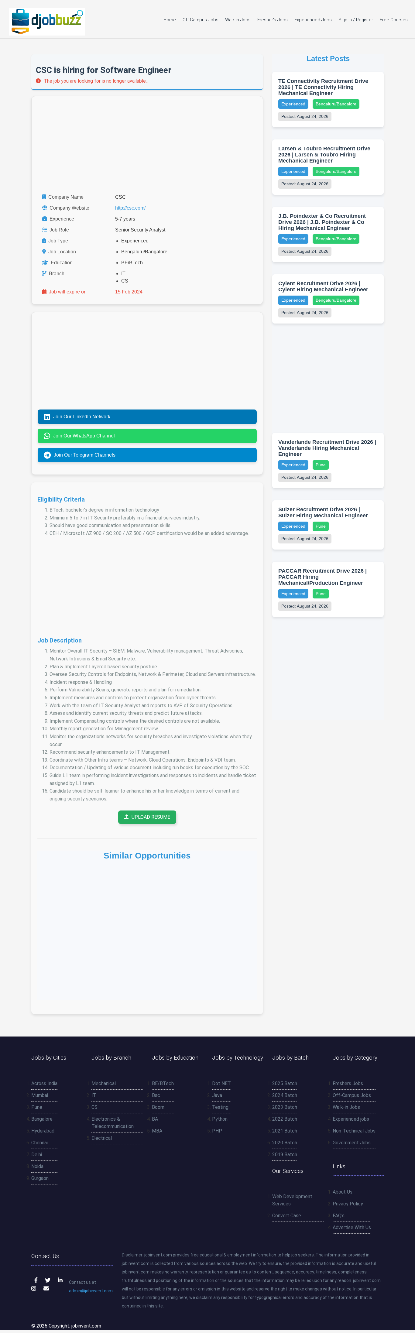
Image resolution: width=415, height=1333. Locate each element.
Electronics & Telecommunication (112, 1122)
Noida (37, 1166)
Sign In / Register (355, 19)
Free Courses (394, 19)
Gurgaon (40, 1178)
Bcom (158, 1107)
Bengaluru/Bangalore (336, 103)
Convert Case (286, 1215)
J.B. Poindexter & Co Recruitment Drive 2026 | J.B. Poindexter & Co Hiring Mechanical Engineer (322, 222)
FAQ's (339, 1215)
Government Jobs (352, 1143)
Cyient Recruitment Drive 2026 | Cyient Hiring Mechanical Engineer (323, 286)
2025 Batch (284, 1083)
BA (155, 1119)
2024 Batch (284, 1095)
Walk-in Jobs (346, 1107)
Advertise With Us (352, 1227)
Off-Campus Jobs (352, 1095)
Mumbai (39, 1095)
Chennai (39, 1143)
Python (220, 1119)
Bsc (156, 1095)
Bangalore (42, 1119)
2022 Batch (284, 1119)
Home (169, 19)
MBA (157, 1131)
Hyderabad (42, 1131)
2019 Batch (284, 1154)
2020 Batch (284, 1143)
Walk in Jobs (238, 19)
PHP (217, 1131)
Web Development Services (292, 1200)
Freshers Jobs (348, 1083)
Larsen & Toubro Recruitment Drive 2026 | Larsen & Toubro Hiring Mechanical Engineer (324, 155)
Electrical (101, 1138)
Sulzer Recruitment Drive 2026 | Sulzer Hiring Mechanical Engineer (323, 512)
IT (93, 1095)
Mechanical (103, 1083)
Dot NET (221, 1083)
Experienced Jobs (313, 19)
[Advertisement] (147, 144)
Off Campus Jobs (200, 19)
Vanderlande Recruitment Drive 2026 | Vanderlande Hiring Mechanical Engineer (327, 448)
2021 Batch (284, 1131)
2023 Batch (284, 1107)
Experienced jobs (351, 1119)
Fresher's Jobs (272, 19)
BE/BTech (163, 1083)
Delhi (36, 1154)
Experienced (293, 103)
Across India (44, 1083)
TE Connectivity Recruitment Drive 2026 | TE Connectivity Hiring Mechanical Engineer (323, 87)
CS (94, 1107)
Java (217, 1095)
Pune (321, 464)
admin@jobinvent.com (91, 1290)
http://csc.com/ (130, 208)
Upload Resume (151, 817)
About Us (342, 1192)
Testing (220, 1107)
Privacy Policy (348, 1204)
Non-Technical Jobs (354, 1131)
